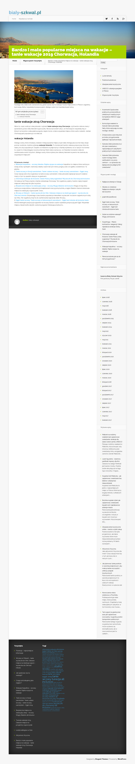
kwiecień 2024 (107, 327)
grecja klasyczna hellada (52, 652)
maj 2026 (105, 306)
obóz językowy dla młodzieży (51, 661)
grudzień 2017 (107, 386)
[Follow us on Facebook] (112, 19)
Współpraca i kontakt (26, 19)
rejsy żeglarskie (58, 665)
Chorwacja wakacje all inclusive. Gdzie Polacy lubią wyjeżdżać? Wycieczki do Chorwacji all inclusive (53, 179)
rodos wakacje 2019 (48, 667)
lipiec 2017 (105, 407)
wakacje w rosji (60, 693)
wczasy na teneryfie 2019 (49, 700)
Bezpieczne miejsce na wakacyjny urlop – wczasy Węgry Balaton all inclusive (45, 186)
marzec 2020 (106, 378)
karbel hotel (51, 654)
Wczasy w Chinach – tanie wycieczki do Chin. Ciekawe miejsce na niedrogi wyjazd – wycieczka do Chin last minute (25, 663)
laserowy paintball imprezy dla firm (50, 655)
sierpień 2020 (106, 365)
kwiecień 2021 (107, 344)
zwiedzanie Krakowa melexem (51, 709)
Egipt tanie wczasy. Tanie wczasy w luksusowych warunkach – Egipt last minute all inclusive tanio (52, 200)
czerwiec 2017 (107, 411)
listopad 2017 (106, 390)
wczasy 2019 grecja (50, 695)
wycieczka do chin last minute (52, 702)
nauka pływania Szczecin (52, 659)
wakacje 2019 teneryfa (55, 688)
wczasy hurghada (57, 698)
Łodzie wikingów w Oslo (24, 730)
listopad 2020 (107, 352)
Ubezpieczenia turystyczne (111, 84)
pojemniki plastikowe (109, 197)
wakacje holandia (49, 690)
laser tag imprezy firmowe (52, 657)
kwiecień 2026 (107, 310)
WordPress (122, 759)
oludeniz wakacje (50, 663)
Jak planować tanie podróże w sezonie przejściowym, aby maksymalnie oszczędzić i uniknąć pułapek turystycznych (112, 568)
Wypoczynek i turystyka (32, 61)
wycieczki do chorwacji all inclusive (52, 705)
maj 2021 (105, 340)
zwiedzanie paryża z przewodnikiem (51, 710)
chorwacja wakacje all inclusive (53, 649)
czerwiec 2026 (107, 301)
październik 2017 (107, 395)
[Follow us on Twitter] (106, 19)
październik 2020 (108, 356)
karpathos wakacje (59, 654)
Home (14, 19)
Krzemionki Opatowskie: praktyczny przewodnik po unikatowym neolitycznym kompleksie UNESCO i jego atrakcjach (111, 114)
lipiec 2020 (106, 369)
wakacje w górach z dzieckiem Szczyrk (50, 692)
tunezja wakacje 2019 (55, 686)
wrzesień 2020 (107, 361)
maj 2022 (105, 331)
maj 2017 (105, 416)
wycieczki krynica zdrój (57, 707)
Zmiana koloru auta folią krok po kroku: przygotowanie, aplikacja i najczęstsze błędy (112, 137)
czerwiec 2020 (107, 373)
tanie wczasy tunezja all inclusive (53, 679)
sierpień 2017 (106, 403)
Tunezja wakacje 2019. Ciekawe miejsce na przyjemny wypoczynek (24, 722)
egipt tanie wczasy (50, 651)
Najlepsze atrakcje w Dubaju (111, 182)
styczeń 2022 (106, 335)
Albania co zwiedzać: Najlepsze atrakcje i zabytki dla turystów (111, 189)
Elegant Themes (101, 759)
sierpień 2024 (106, 323)
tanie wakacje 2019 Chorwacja (26, 114)
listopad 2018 (106, 382)
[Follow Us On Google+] (123, 19)
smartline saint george (56, 669)
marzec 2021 (106, 348)
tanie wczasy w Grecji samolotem (52, 683)
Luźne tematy (107, 76)
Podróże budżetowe (109, 80)
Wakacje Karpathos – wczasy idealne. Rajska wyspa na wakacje (39, 164)
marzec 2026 (106, 314)
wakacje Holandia (24, 116)
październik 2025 (108, 318)
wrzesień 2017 (107, 399)
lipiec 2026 (106, 297)
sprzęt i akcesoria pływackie (49, 670)
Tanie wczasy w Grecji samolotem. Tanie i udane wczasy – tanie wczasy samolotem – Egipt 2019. (52, 171)
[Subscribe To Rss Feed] (117, 19)
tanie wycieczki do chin (52, 685)
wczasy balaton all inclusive (49, 698)
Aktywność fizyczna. (109, 549)
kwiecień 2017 (107, 420)
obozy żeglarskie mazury (49, 660)
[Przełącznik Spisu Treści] (41, 111)
